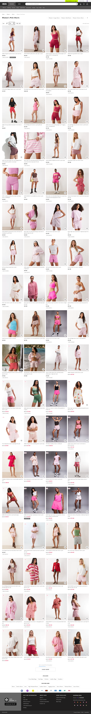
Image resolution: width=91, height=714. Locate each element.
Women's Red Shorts (66, 18)
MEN (19, 4)
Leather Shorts (43, 686)
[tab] (4, 7)
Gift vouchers (58, 699)
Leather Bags (53, 679)
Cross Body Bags (33, 679)
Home (3, 14)
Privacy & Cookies (77, 712)
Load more (45, 669)
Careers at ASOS (43, 699)
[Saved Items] (84, 4)
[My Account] (80, 4)
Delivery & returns (26, 701)
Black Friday (58, 701)
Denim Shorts (19, 686)
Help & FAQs (81, 1)
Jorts (25, 686)
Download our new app (71, 1)
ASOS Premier (26, 703)
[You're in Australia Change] (87, 1)
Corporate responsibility (44, 701)
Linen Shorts (76, 686)
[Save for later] (21, 50)
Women (8, 14)
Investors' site (42, 703)
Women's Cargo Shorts (54, 18)
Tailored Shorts (68, 686)
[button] (74, 702)
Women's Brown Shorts (78, 18)
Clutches (46, 679)
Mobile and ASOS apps (60, 697)
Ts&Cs (82, 712)
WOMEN (12, 4)
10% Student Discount (27, 705)
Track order (25, 699)
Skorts (13, 686)
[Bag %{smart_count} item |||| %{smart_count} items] (87, 4)
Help (24, 697)
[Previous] (47, 18)
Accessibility (87, 712)
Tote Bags (40, 679)
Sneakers (60, 679)
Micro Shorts (60, 686)
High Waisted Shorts (33, 686)
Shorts (13, 14)
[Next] (87, 18)
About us (41, 697)
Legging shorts (51, 686)
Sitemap (24, 707)
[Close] (20, 23)
